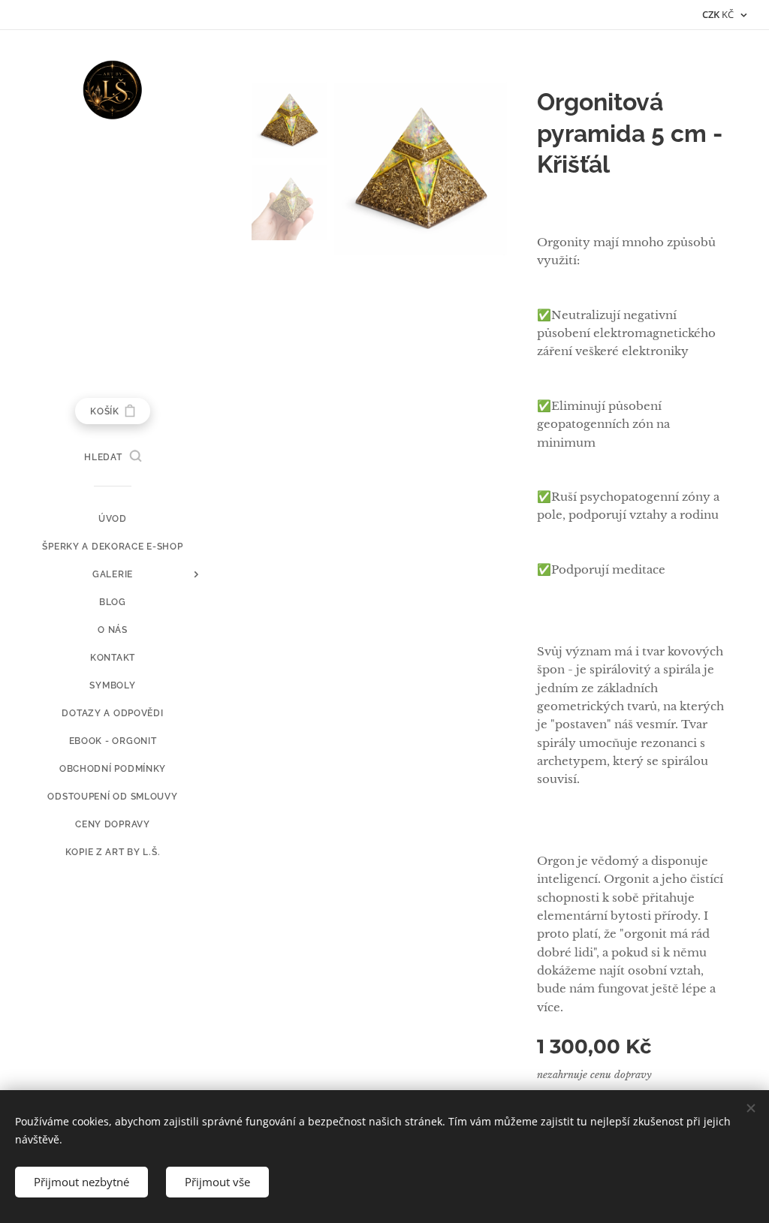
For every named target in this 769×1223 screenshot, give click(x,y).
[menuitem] (113, 519)
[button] (112, 457)
